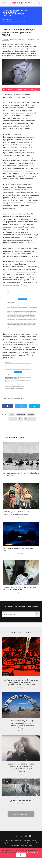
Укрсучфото (15, 845)
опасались (16, 120)
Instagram (35, 90)
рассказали (7, 145)
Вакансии (18, 840)
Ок (21, 855)
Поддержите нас (27, 845)
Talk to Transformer (19, 184)
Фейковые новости (30, 418)
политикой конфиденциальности (27, 852)
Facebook (19, 90)
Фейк (20, 418)
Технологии (13, 418)
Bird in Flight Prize (33, 843)
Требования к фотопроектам (14, 843)
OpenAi (11, 414)
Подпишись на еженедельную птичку (21, 606)
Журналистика (21, 414)
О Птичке (9, 840)
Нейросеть (31, 414)
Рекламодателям (30, 840)
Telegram (26, 90)
